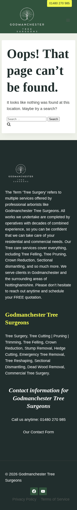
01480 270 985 (59, 3)
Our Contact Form (38, 432)
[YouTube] (43, 491)
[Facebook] (34, 491)
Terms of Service (55, 499)
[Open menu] (68, 20)
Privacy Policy (24, 499)
